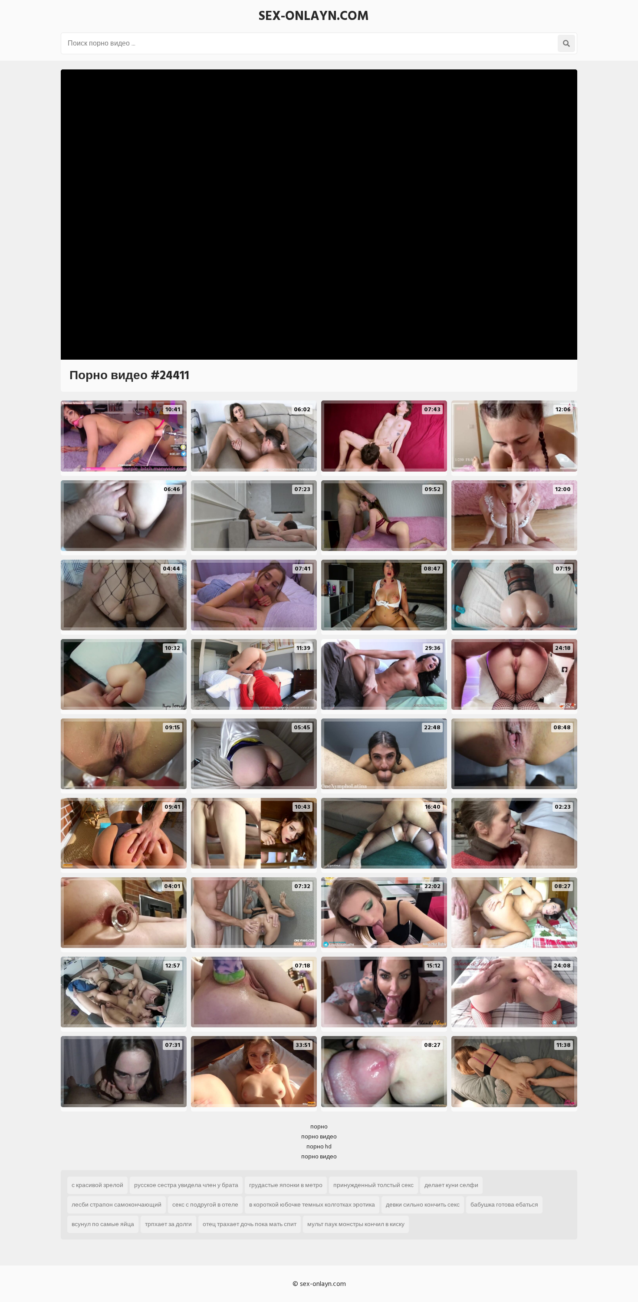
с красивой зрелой (97, 1185)
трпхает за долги (168, 1224)
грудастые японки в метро (285, 1185)
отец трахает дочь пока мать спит (249, 1224)
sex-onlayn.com (314, 16)
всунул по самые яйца (103, 1224)
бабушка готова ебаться (504, 1205)
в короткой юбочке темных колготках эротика (312, 1205)
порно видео (319, 1136)
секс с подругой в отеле (205, 1205)
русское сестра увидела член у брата (186, 1185)
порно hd (319, 1146)
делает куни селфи (451, 1185)
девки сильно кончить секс (423, 1205)
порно (319, 1126)
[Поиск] (566, 43)
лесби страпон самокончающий (116, 1205)
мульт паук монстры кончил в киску (356, 1224)
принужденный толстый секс (373, 1185)
